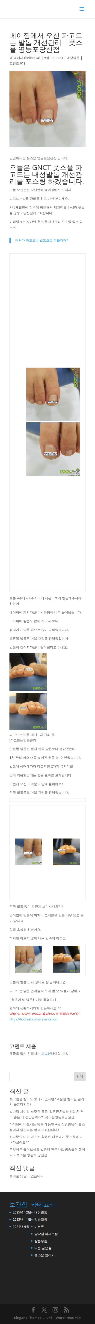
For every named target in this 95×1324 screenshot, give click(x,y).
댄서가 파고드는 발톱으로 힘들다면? (41, 240)
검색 (80, 1076)
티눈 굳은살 (42, 1248)
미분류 (39, 1226)
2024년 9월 (21, 1226)
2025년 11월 (22, 1219)
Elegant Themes (28, 1317)
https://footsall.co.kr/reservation (33, 1019)
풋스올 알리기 (44, 1255)
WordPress (65, 1317)
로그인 (46, 1053)
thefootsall (32, 57)
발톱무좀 (40, 1241)
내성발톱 (73, 57)
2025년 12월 (22, 1212)
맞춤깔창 (40, 1219)
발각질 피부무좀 (46, 1234)
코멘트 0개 (17, 63)
